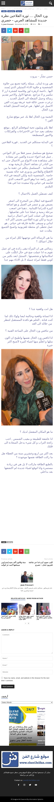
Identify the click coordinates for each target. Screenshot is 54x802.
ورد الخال (10, 542)
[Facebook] (18, 785)
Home (3, 9)
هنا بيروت (19, 11)
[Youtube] (35, 785)
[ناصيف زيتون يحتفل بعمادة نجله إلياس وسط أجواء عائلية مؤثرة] (27, 609)
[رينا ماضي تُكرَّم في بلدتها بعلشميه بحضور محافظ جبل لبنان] (44, 609)
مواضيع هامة (11, 11)
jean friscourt (8, 24)
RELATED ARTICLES (18, 598)
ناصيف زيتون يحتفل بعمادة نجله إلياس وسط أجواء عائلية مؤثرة (26, 617)
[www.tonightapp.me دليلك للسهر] (27, 721)
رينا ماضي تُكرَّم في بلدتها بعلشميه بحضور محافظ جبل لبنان (44, 617)
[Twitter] (30, 785)
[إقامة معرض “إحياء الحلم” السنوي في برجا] (9, 609)
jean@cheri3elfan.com (31, 780)
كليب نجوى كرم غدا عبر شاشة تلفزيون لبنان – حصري (41, 563)
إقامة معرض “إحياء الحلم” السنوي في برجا (8, 617)
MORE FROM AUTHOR (35, 598)
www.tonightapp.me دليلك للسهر (24, 740)
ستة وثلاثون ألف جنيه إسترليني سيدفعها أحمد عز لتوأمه (13, 563)
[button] (50, 3)
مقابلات (45, 9)
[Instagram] (24, 785)
